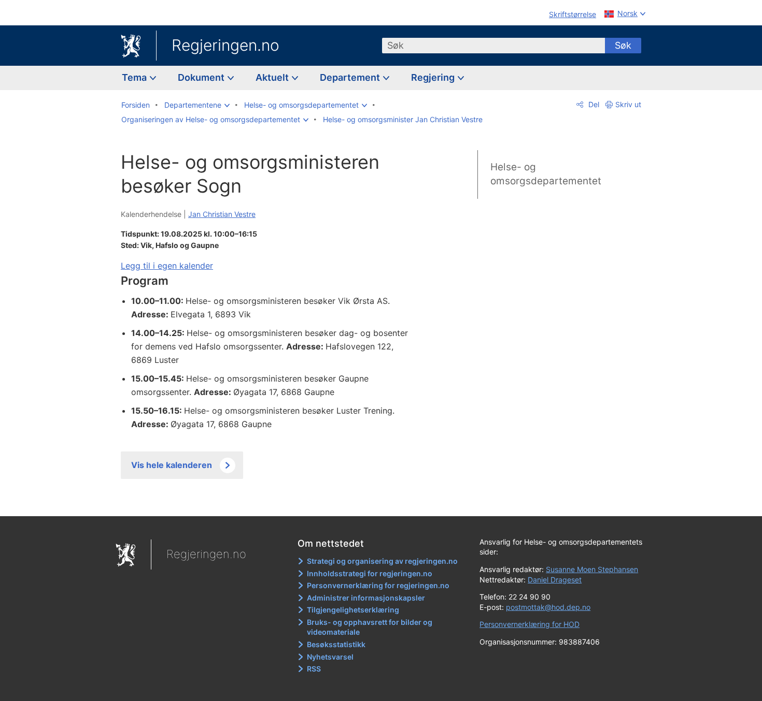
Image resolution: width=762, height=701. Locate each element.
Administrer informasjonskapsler (366, 597)
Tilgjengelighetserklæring (353, 609)
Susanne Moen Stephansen (592, 569)
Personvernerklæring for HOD (529, 624)
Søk (623, 45)
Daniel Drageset (555, 579)
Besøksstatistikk (336, 644)
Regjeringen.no (225, 45)
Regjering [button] (434, 77)
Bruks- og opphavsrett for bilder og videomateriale (369, 627)
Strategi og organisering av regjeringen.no (382, 561)
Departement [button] (351, 77)
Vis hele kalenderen (171, 465)
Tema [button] (135, 77)
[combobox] (493, 45)
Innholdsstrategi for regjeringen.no (369, 573)
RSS (314, 668)
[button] (197, 105)
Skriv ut (628, 104)
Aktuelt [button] (273, 77)
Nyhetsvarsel (330, 656)
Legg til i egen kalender (167, 265)
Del (592, 104)
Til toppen (271, 500)
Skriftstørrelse (572, 14)
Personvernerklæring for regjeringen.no (378, 585)
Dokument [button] (202, 77)
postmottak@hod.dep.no (548, 607)
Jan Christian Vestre (222, 214)
